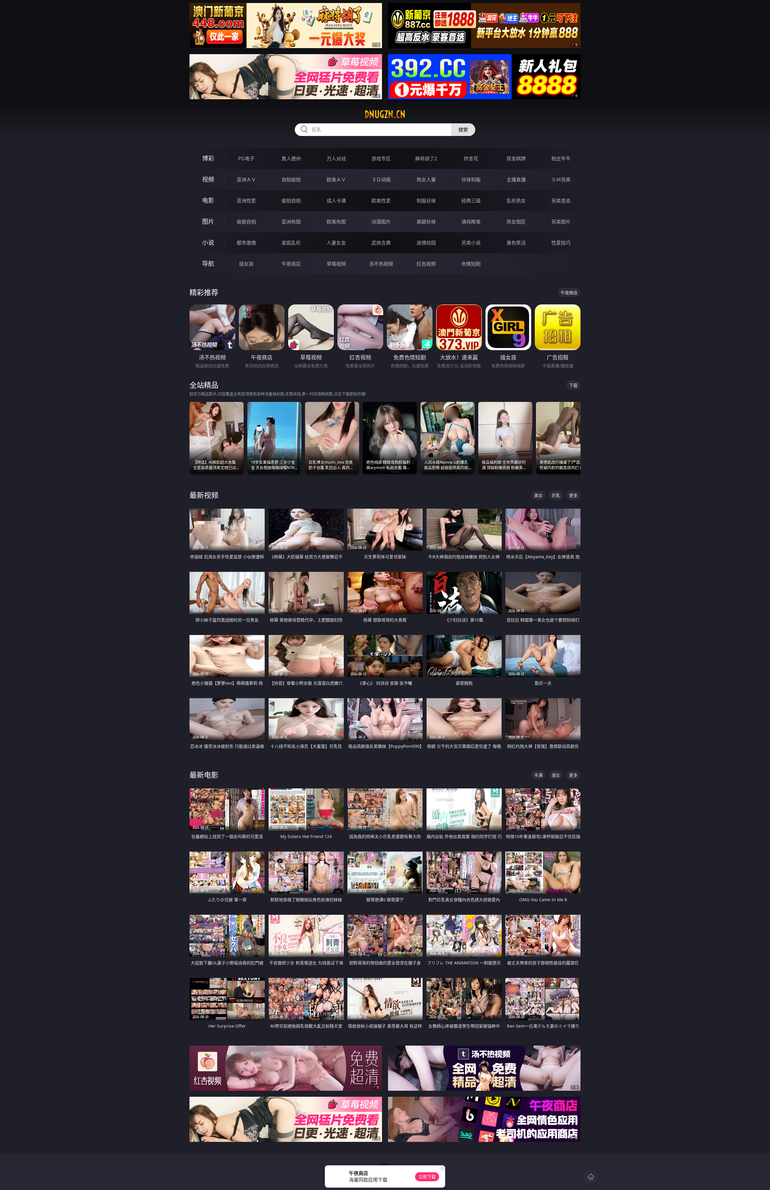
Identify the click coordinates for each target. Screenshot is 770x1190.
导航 (208, 264)
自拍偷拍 (291, 179)
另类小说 (471, 242)
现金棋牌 (516, 158)
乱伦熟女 (516, 200)
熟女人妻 (426, 179)
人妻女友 (336, 242)
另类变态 (561, 200)
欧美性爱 (381, 200)
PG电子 (246, 158)
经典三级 (471, 200)
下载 (573, 385)
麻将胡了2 (426, 158)
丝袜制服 (471, 179)
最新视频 (203, 495)
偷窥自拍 (246, 221)
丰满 (538, 775)
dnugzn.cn (385, 114)
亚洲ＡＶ (246, 179)
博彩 (208, 158)
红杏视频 (426, 264)
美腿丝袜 (426, 221)
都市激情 (246, 242)
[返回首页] (591, 1177)
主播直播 (516, 179)
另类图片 (561, 221)
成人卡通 (336, 200)
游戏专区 (381, 158)
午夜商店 (291, 264)
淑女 (556, 775)
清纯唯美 (471, 221)
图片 (208, 221)
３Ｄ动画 (381, 179)
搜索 (463, 129)
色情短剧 (471, 264)
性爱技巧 (561, 242)
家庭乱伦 (291, 242)
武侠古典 (381, 242)
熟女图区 (516, 221)
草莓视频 (336, 264)
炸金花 (471, 158)
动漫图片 (381, 221)
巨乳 (556, 495)
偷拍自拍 (291, 200)
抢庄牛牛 (561, 158)
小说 (208, 243)
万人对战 (336, 158)
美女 (538, 495)
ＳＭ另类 (561, 179)
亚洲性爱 (246, 200)
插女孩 (246, 264)
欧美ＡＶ (336, 179)
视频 (208, 179)
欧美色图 (336, 221)
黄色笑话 (516, 242)
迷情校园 (426, 242)
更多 (573, 495)
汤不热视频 (381, 264)
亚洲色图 (291, 221)
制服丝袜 (426, 200)
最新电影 (203, 775)
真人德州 (291, 158)
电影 (208, 200)
